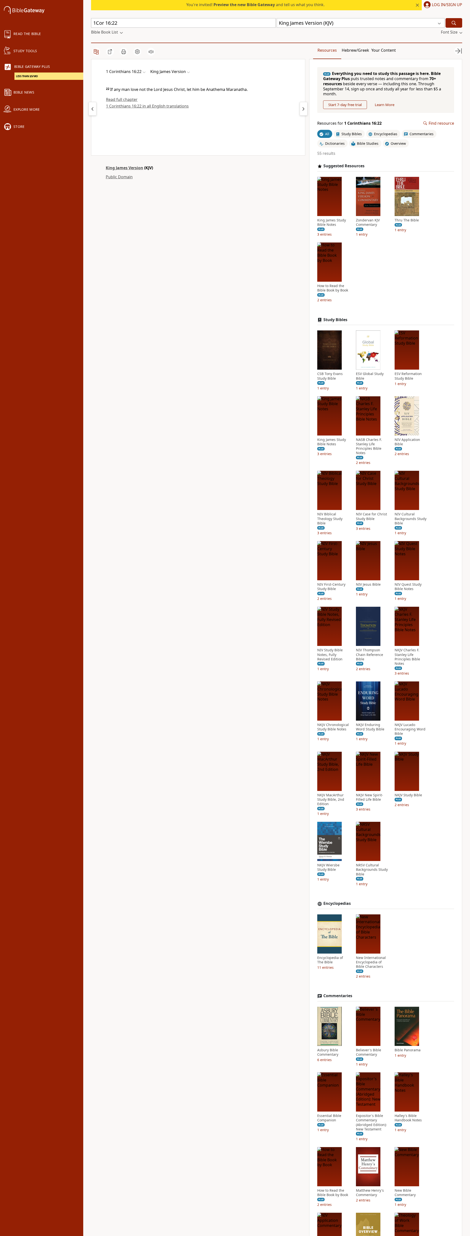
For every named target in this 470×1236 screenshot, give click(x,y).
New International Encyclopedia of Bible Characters (371, 962)
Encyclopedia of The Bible (330, 960)
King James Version (124, 167)
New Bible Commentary (405, 1192)
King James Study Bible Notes (331, 222)
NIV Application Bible (407, 441)
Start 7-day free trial (345, 104)
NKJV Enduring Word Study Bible (370, 727)
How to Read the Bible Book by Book (332, 288)
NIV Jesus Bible (368, 584)
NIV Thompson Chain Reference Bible (369, 654)
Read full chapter (122, 99)
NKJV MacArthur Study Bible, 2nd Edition (330, 799)
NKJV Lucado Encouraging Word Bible (410, 729)
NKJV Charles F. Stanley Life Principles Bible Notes (407, 657)
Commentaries (337, 995)
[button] (442, 5)
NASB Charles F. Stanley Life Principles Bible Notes (369, 446)
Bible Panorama (408, 1050)
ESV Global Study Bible (370, 376)
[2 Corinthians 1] (303, 109)
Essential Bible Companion (329, 1118)
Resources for (349, 123)
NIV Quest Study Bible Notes (408, 586)
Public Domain (119, 177)
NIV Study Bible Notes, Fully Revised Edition (330, 654)
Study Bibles (335, 319)
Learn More (384, 104)
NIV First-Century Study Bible (331, 586)
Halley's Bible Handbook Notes (408, 1118)
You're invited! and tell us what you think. (255, 4)
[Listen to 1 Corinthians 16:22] (151, 52)
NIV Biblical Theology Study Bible (329, 518)
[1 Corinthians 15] (92, 109)
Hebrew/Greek (355, 50)
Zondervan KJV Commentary (368, 222)
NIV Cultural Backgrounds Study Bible (410, 518)
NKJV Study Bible (408, 795)
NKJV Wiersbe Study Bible (328, 867)
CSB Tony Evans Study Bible (330, 376)
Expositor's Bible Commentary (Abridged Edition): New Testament (371, 1122)
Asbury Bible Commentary (327, 1052)
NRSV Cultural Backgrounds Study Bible (372, 869)
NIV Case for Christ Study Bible (371, 516)
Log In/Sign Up (447, 4)
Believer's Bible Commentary (368, 1052)
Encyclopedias (337, 903)
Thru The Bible (407, 220)
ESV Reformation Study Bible (408, 376)
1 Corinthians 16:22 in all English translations (147, 106)
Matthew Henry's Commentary (370, 1192)
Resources (327, 50)
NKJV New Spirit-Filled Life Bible (369, 797)
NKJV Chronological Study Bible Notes (333, 727)
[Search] (454, 23)
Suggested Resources (343, 166)
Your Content (383, 50)
